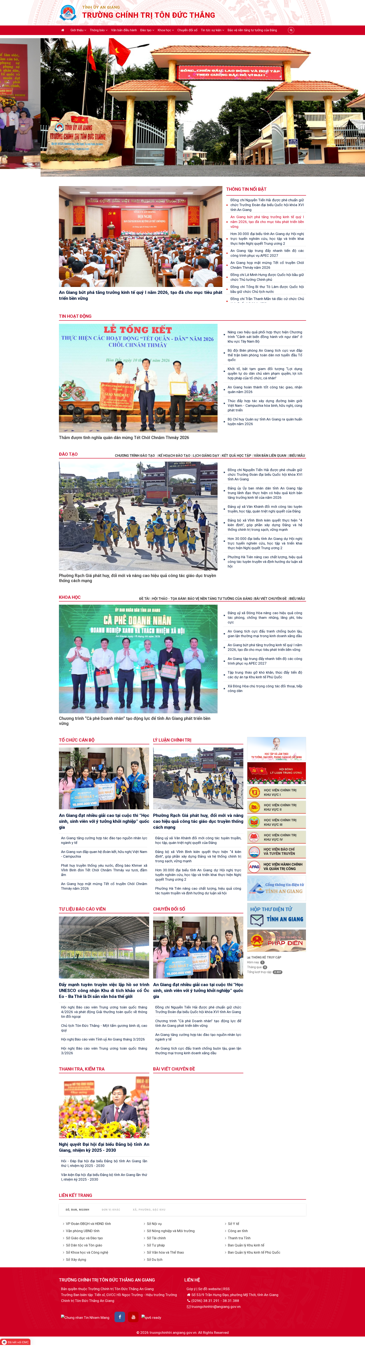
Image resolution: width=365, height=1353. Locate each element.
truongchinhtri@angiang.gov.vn (216, 1306)
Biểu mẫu (297, 599)
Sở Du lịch (154, 1259)
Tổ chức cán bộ (76, 740)
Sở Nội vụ (154, 1224)
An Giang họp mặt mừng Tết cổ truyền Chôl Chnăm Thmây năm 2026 (267, 265)
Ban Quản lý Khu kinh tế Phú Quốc (254, 1252)
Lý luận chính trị (172, 740)
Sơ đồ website (210, 1289)
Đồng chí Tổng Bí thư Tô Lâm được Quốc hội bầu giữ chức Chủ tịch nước (267, 289)
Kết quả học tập (236, 456)
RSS (226, 1289)
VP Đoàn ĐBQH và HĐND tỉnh (88, 1224)
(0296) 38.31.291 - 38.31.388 (215, 1301)
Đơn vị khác (111, 1209)
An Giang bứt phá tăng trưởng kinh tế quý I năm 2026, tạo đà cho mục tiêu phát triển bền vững (267, 222)
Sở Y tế (233, 1224)
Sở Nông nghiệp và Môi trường (171, 1231)
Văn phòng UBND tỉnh (82, 1231)
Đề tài (144, 599)
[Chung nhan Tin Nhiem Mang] (85, 1317)
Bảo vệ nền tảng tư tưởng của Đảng (252, 30)
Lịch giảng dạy (206, 456)
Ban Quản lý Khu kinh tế (246, 1245)
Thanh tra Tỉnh (239, 1238)
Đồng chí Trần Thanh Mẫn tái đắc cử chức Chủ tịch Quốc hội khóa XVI (267, 301)
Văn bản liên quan (270, 456)
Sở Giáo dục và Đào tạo (84, 1238)
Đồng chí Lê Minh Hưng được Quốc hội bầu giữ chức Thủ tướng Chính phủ (267, 277)
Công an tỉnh (238, 1231)
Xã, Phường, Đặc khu (149, 1209)
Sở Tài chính (156, 1238)
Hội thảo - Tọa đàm (169, 599)
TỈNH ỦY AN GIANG (101, 7)
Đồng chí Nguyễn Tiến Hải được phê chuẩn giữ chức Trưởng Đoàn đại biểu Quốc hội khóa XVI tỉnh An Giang (267, 205)
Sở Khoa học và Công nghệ (87, 1252)
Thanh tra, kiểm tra (82, 1069)
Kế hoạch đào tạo (174, 456)
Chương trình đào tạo (135, 456)
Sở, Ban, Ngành (77, 1209)
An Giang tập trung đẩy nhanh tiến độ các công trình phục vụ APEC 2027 (267, 253)
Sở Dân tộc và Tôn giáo (84, 1245)
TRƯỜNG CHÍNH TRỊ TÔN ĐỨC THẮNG (148, 15)
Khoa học (165, 30)
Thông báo (98, 30)
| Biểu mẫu (296, 456)
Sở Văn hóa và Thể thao (165, 1252)
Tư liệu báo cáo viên (82, 909)
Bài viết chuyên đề (270, 599)
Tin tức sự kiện (211, 30)
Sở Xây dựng (76, 1259)
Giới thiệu (77, 30)
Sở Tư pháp (156, 1245)
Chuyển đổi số (187, 30)
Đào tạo (146, 30)
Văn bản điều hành (124, 30)
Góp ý (191, 1289)
